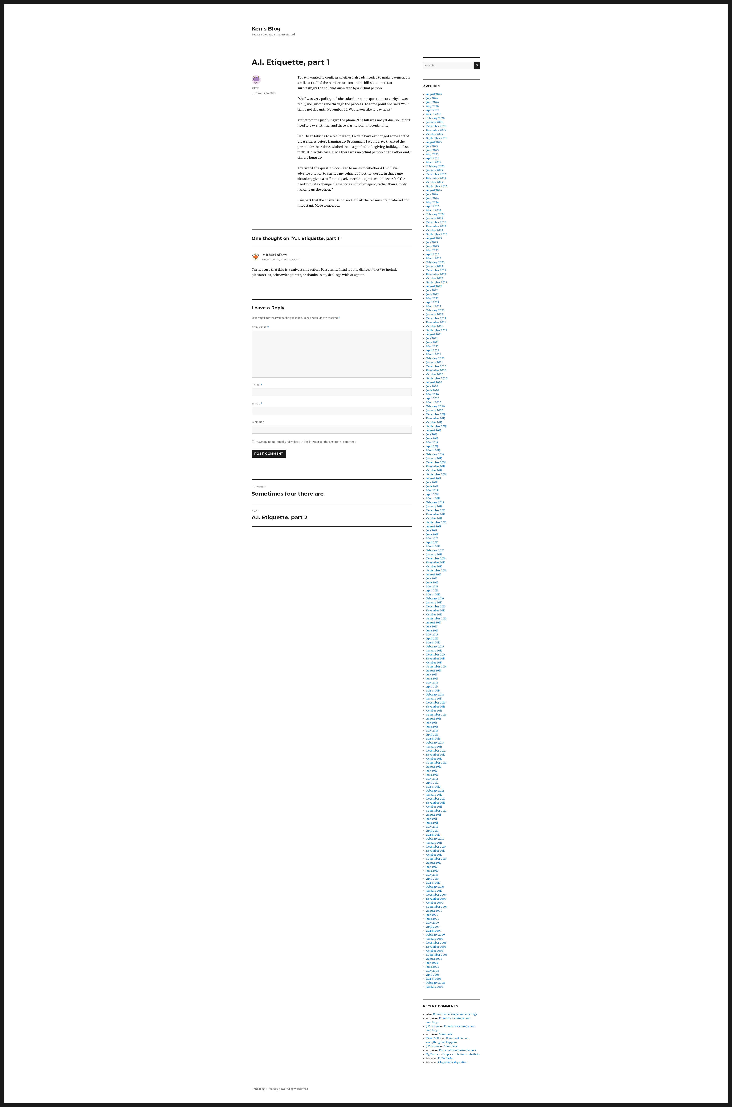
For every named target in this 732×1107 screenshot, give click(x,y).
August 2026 (434, 94)
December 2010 (436, 846)
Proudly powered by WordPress (288, 1089)
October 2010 (434, 854)
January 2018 (434, 506)
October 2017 (434, 518)
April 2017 (432, 542)
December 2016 (435, 558)
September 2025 (436, 138)
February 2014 (435, 694)
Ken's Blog (266, 28)
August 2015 (433, 622)
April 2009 (432, 926)
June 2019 (432, 438)
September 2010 (436, 858)
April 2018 (432, 494)
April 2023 (432, 254)
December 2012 (436, 750)
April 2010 (432, 878)
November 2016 (435, 562)
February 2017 (435, 550)
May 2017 (432, 538)
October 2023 (434, 230)
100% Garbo (445, 1058)
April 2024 (432, 206)
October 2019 (434, 422)
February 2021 (435, 358)
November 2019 (435, 418)
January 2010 (434, 890)
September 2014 (436, 666)
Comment (260, 327)
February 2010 (435, 886)
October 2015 (434, 614)
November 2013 (435, 706)
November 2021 (436, 322)
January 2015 (434, 650)
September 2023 (436, 234)
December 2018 (436, 462)
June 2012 (432, 774)
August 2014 (433, 670)
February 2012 (435, 790)
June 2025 (432, 150)
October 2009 (434, 902)
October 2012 (434, 758)
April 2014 (432, 686)
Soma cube (446, 1034)
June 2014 (432, 678)
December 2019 (435, 414)
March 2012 (433, 786)
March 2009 (433, 930)
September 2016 (436, 570)
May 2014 (432, 682)
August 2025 (434, 142)
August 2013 (433, 718)
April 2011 (432, 830)
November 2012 (435, 754)
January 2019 (434, 458)
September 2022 (436, 282)
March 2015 (433, 642)
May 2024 (432, 202)
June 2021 (432, 342)
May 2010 (432, 874)
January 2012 (434, 794)
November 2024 (436, 178)
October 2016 (434, 566)
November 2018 (435, 466)
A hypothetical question (452, 1062)
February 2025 (435, 166)
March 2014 (433, 690)
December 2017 (435, 510)
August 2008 (434, 958)
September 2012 (436, 762)
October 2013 (434, 710)
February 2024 (435, 214)
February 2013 (435, 742)
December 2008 (436, 942)
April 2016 (432, 590)
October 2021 (434, 326)
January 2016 (434, 602)
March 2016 (433, 594)
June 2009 (432, 918)
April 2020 (432, 398)
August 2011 (433, 814)
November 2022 (436, 274)
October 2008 (434, 950)
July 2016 (431, 578)
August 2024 (434, 190)
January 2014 (434, 698)
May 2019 (432, 442)
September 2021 (436, 330)
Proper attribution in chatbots (457, 1050)
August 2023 (434, 238)
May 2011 (432, 826)
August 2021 (433, 334)
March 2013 (433, 738)
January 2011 (434, 842)
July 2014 (431, 674)
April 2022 (432, 302)
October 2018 (434, 470)
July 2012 (431, 770)
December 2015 (435, 606)
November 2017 (435, 514)
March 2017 (433, 546)
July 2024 (432, 194)
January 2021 (434, 362)
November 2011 (435, 802)
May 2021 (432, 346)
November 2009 (436, 898)
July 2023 (432, 242)
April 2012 (432, 782)
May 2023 (432, 250)
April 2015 (432, 638)
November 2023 (436, 226)
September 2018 (436, 474)
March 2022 (433, 306)
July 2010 (431, 866)
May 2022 (432, 298)
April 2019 (432, 446)
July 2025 (432, 146)
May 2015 (432, 634)
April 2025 (432, 158)
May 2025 (432, 154)
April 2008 (432, 974)
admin (255, 87)
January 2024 (434, 218)
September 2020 (436, 378)
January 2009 (434, 938)
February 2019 (435, 454)
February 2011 (435, 838)
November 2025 (436, 130)
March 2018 (433, 498)
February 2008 (435, 982)
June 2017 (432, 534)
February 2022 (435, 310)
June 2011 (432, 822)
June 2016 (432, 582)
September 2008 (436, 954)
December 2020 (436, 366)
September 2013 (436, 714)
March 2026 (433, 114)
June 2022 (432, 294)
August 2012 (433, 766)
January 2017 (434, 554)
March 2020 (433, 402)
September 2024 (436, 186)
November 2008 (436, 946)
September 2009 (436, 906)
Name (257, 385)
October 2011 (434, 806)
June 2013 (432, 726)
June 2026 (432, 102)
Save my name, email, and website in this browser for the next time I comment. (306, 442)
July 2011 (431, 818)
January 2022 (434, 314)
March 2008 (433, 978)
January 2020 (434, 410)
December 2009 (436, 894)
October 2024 (434, 182)
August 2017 (433, 526)
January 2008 (434, 986)
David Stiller (433, 1038)
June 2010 (432, 870)
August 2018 (433, 478)
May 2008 (432, 970)
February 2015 (435, 646)
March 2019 (433, 450)
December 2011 (435, 798)
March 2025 (433, 162)
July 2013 (431, 722)
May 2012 (432, 778)
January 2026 (434, 122)
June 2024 (432, 198)
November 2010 (435, 850)
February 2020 (435, 406)
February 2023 (435, 262)
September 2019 (436, 426)
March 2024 (433, 210)
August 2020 (434, 382)
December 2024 (436, 174)
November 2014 (435, 658)
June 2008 (432, 966)
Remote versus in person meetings (455, 1014)
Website (258, 422)
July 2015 (431, 626)
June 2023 (432, 246)
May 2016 (432, 586)
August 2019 (433, 430)
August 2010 (433, 862)
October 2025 (434, 134)
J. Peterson (433, 1026)
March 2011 (433, 834)
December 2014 (436, 654)
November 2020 (436, 370)
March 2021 (433, 354)
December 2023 (436, 222)
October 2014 (434, 662)
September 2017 (436, 522)
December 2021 (436, 318)
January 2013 (434, 746)
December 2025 (436, 126)
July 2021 (431, 338)
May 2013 (432, 730)
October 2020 (434, 374)
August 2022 (434, 286)
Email (257, 403)
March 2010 (433, 882)
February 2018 (435, 502)
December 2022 (436, 270)
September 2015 (436, 618)
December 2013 (436, 702)
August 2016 (433, 574)
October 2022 (434, 278)
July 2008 (432, 962)
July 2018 (431, 482)
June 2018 (432, 486)
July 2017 (431, 530)
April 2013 (432, 734)
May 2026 (432, 106)
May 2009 (432, 922)
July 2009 (432, 914)
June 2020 (432, 390)
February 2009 (435, 934)
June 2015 (432, 630)
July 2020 (432, 386)
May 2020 (432, 394)
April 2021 (432, 350)
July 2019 (431, 434)
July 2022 (432, 290)
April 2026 (432, 110)
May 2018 (432, 490)
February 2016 (435, 598)
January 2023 (434, 266)
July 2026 (432, 98)
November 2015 (435, 610)
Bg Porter (432, 1054)
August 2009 (434, 910)
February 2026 (435, 118)
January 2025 (434, 170)
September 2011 (436, 810)
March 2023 (433, 258)
